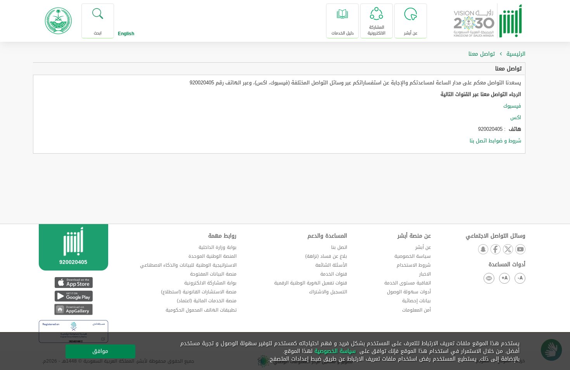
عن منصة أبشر (414, 236)
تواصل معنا (508, 68)
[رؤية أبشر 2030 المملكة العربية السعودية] (488, 18)
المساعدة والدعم (327, 236)
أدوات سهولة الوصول (409, 292)
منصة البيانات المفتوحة (213, 274)
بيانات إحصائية (416, 300)
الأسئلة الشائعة (331, 265)
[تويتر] (507, 249)
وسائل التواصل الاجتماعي (495, 236)
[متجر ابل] (73, 282)
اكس (515, 117)
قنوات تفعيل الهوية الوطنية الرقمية (310, 283)
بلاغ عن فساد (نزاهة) (326, 256)
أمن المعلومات (416, 310)
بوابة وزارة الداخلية (218, 247)
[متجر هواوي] (73, 309)
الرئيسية (515, 54)
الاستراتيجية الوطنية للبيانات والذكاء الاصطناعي (188, 265)
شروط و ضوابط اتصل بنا (495, 141)
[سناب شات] (482, 249)
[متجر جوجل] (73, 296)
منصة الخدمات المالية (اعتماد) (207, 300)
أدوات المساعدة (507, 264)
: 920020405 (499, 129)
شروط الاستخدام (414, 265)
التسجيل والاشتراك (328, 292)
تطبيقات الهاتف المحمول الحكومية (201, 310)
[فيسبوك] (495, 249)
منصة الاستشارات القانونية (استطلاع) (199, 292)
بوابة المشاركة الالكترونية (210, 283)
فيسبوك (511, 106)
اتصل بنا (339, 247)
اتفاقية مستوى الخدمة (407, 283)
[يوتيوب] (520, 249)
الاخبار (425, 274)
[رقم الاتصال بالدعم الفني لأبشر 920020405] (73, 256)
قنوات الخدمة (333, 274)
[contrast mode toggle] (489, 278)
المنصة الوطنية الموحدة (212, 256)
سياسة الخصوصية (412, 256)
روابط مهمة (222, 236)
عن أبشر (423, 247)
